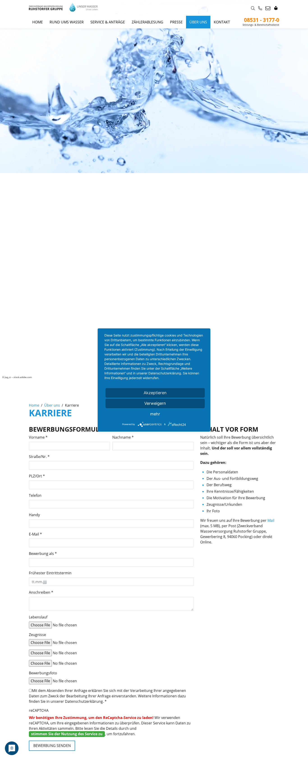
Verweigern (155, 403)
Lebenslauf (38, 617)
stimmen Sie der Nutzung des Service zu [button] (67, 733)
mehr (155, 414)
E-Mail (35, 534)
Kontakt (222, 22)
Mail (270, 520)
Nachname (123, 437)
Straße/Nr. (39, 456)
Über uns (198, 22)
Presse (176, 22)
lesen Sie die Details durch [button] (106, 728)
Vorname (38, 437)
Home (37, 22)
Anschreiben (41, 592)
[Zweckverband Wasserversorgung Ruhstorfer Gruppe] (63, 8)
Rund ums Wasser (67, 22)
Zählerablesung (147, 22)
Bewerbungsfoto (43, 673)
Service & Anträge (107, 22)
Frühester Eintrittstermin (50, 572)
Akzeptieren (155, 392)
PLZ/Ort (37, 476)
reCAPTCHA (38, 710)
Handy (34, 514)
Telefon (35, 495)
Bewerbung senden (52, 745)
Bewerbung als (43, 553)
